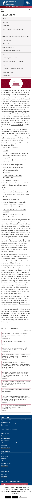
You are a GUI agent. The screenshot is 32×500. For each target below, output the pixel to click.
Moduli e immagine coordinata (12, 61)
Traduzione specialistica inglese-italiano (16, 195)
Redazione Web (7, 72)
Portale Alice (4, 456)
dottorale (4, 285)
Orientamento (5, 445)
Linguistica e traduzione (11, 180)
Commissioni (6, 40)
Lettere (5, 151)
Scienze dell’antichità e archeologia (14, 214)
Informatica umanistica (10, 148)
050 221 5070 (6, 428)
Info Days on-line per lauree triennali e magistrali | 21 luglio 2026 (16, 390)
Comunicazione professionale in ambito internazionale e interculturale (16, 191)
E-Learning (4, 458)
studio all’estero (13, 268)
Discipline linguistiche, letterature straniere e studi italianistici (14, 206)
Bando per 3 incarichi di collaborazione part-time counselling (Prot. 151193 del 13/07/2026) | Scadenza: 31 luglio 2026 (16, 383)
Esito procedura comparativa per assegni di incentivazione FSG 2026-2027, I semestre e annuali (14, 335)
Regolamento (6, 65)
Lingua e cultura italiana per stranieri (15, 153)
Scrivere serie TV (8, 199)
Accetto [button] (8, 497)
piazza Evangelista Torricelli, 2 (9, 424)
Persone (5, 22)
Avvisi (4, 19)
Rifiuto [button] (15, 497)
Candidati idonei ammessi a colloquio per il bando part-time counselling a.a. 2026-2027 (14, 348)
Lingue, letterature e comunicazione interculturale (15, 159)
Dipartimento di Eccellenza (11, 51)
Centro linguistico (17, 124)
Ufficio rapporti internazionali (9, 443)
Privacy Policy (4, 465)
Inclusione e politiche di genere (12, 69)
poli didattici (11, 224)
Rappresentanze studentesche (12, 29)
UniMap (3, 454)
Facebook (3, 474)
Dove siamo (6, 76)
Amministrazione (8, 47)
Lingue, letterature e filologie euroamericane (12, 176)
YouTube (3, 479)
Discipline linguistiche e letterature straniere (14, 210)
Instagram (4, 476)
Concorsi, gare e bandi (9, 58)
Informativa (23, 497)
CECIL (4, 54)
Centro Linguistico (6, 463)
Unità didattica (5, 440)
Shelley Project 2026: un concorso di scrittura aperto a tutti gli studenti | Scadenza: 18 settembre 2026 (15, 407)
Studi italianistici (8, 217)
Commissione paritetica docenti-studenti (15, 36)
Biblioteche (4, 461)
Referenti (5, 44)
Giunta (4, 33)
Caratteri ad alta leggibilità (29, 9)
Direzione (5, 26)
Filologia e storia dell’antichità (13, 167)
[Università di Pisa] (28, 5)
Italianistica (6, 173)
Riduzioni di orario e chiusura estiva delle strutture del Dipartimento (13, 342)
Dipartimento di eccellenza (16, 6)
